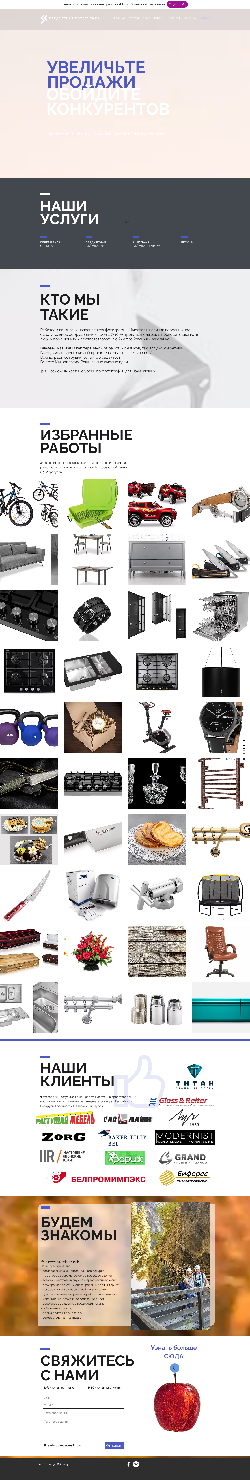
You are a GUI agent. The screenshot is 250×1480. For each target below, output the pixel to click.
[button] (29, 504)
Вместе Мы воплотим (60, 362)
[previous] (7, 757)
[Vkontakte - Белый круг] (136, 1464)
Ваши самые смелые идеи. (104, 362)
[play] (242, 1030)
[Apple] (177, 1405)
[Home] (174, 1368)
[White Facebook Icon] (128, 1464)
